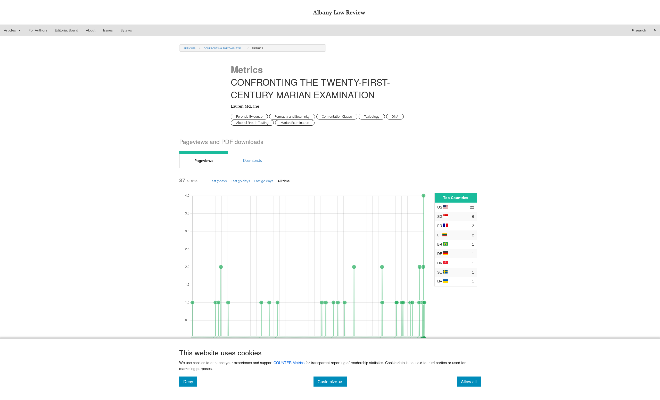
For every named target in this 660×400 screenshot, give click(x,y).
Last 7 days (218, 181)
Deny (190, 381)
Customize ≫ (332, 381)
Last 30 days (240, 181)
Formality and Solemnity (292, 116)
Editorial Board (66, 30)
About (90, 30)
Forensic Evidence (249, 116)
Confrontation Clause (337, 116)
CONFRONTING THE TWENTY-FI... (224, 48)
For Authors (38, 30)
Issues (108, 30)
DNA (395, 116)
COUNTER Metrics (289, 362)
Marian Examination (294, 123)
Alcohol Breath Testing (252, 123)
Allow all (471, 381)
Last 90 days (263, 181)
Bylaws (126, 30)
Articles (10, 30)
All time (283, 181)
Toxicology (372, 116)
